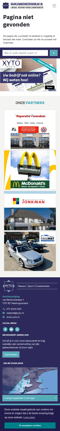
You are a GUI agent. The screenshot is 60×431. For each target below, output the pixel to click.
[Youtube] (11, 329)
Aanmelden (10, 354)
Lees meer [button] (29, 417)
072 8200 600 (13, 309)
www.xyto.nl (12, 317)
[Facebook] (5, 329)
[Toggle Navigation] (54, 5)
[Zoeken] (54, 53)
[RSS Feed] (17, 329)
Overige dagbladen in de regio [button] (19, 398)
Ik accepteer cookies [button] (30, 425)
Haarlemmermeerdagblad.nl (27, 4)
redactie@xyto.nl (15, 313)
